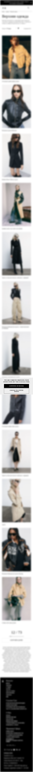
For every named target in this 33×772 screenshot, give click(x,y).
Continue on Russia (16, 386)
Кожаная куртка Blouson (9, 130)
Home (3, 11)
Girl (7, 696)
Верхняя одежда (13, 11)
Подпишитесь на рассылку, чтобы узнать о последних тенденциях (16, 2)
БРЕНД (8, 715)
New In (8, 683)
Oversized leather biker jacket (10, 426)
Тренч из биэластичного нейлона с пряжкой (15, 277)
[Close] (31, 2)
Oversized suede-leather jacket (10, 81)
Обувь (8, 689)
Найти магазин (11, 705)
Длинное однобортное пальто (11, 377)
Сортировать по (27, 28)
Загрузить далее (16, 640)
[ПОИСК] (28, 8)
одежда (9, 694)
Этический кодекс (13, 737)
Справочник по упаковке (15, 723)
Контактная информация (15, 703)
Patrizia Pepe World (12, 721)
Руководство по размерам (15, 707)
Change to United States (16, 391)
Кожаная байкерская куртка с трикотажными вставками (15, 327)
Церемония (10, 693)
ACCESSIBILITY (10, 739)
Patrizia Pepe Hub (11, 717)
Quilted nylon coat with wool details (12, 228)
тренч (4, 524)
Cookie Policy (10, 731)
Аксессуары (10, 691)
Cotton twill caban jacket (9, 623)
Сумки (8, 687)
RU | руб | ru (10, 745)
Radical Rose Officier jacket (10, 179)
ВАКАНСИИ (9, 719)
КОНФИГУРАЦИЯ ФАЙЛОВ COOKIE (14, 741)
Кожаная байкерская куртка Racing (12, 573)
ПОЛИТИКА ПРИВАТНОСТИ (14, 733)
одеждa (7, 11)
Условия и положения (14, 735)
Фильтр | (6, 28)
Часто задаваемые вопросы (16, 709)
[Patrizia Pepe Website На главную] (5, 8)
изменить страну (12, 725)
